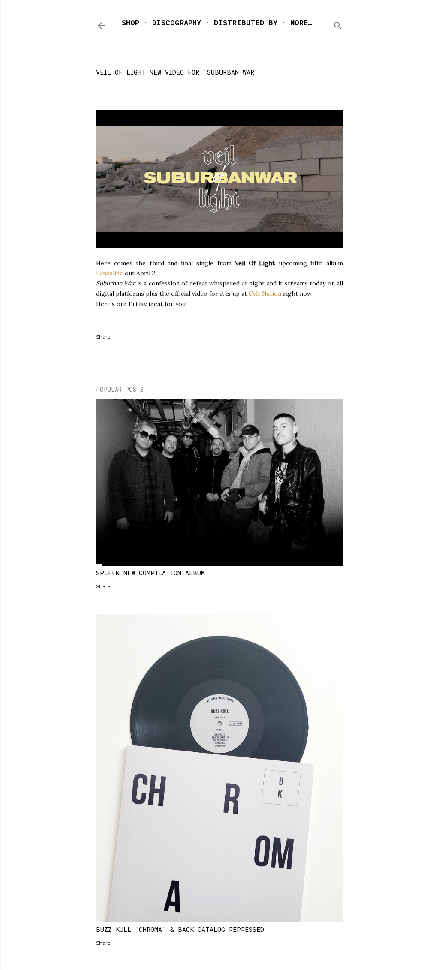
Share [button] (103, 336)
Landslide (109, 273)
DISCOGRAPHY (176, 22)
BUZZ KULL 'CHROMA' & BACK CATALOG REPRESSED (180, 929)
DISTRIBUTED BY (245, 22)
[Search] (338, 23)
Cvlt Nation (265, 293)
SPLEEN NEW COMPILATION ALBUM (150, 572)
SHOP (130, 22)
